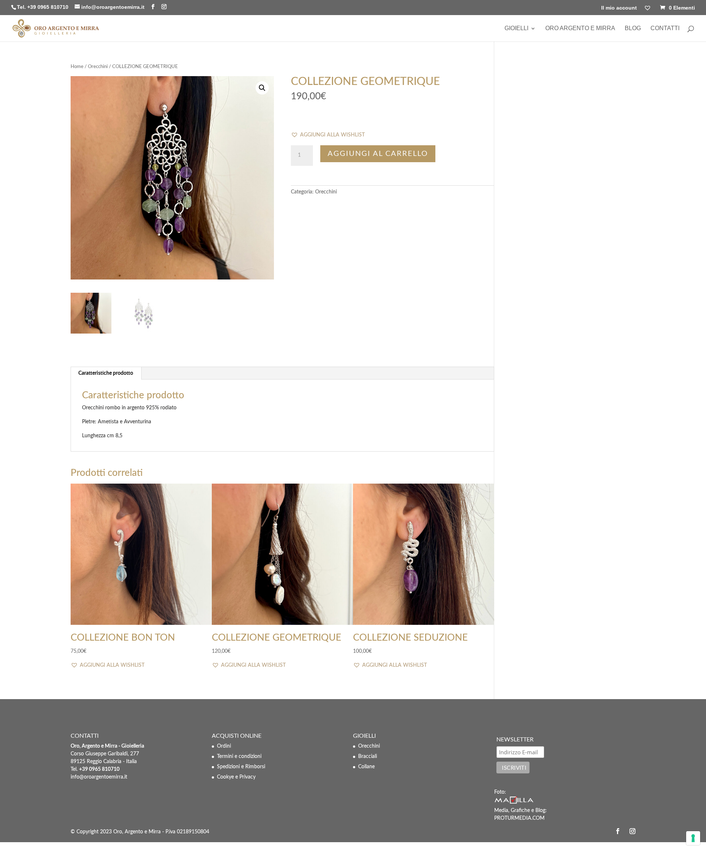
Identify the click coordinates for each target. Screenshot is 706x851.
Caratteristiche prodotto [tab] (105, 373)
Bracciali (367, 756)
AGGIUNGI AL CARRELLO (378, 153)
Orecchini (98, 66)
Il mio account (619, 8)
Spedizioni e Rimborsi (241, 766)
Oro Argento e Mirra (580, 28)
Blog (633, 28)
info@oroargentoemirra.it (99, 777)
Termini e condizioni (239, 756)
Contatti (665, 28)
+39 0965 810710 (47, 7)
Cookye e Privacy (236, 777)
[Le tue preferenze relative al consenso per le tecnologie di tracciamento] (693, 838)
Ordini (224, 746)
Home (77, 66)
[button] (328, 135)
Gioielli (516, 28)
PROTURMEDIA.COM (519, 818)
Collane (366, 766)
